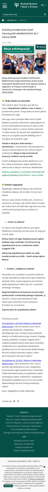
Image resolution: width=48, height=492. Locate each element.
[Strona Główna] (3, 20)
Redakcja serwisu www (24, 440)
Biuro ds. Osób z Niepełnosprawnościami (24, 419)
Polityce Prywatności (36, 479)
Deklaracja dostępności (24, 444)
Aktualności (12, 20)
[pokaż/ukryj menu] (5, 7)
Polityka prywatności (24, 447)
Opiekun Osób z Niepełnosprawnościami (24, 416)
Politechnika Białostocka (24, 450)
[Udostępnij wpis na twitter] (18, 401)
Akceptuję (8, 486)
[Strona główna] (25, 5)
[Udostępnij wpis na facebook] (13, 401)
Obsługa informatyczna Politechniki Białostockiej (24, 432)
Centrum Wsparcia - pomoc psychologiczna (24, 422)
